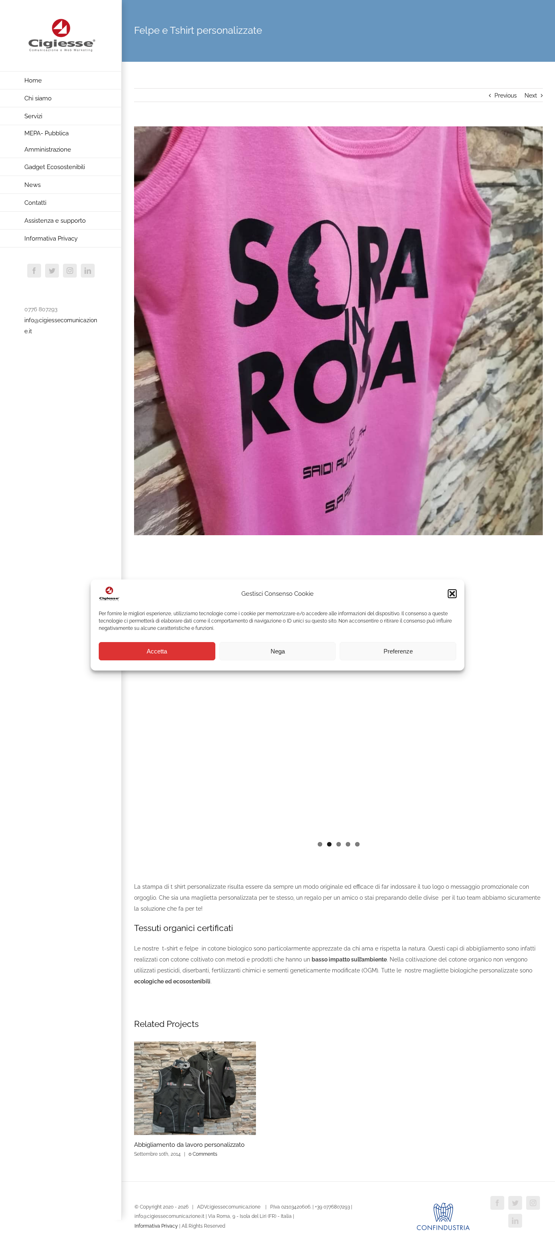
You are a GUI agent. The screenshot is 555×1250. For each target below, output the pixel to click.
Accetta (157, 651)
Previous (505, 95)
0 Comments (203, 1154)
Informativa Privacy (156, 1226)
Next (531, 95)
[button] (452, 594)
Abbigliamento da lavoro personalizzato (189, 1144)
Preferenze (398, 651)
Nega (278, 651)
